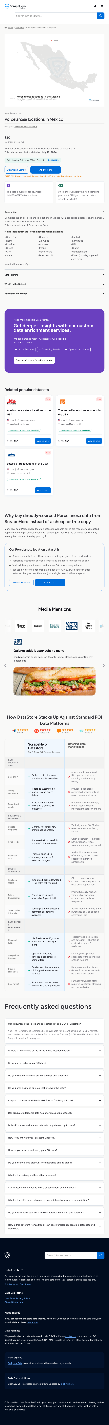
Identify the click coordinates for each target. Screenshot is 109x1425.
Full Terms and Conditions (18, 1284)
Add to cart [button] (43, 441)
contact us (32, 1322)
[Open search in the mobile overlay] (59, 15)
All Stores (19, 27)
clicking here (67, 1383)
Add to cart (45, 169)
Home (10, 27)
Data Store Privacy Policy (17, 1298)
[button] (7, 15)
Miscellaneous (30, 127)
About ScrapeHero (14, 1302)
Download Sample (17, 169)
